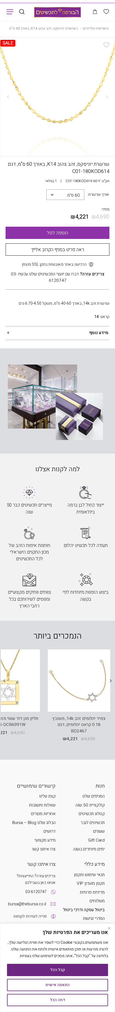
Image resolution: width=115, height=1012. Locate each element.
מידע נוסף (98, 333)
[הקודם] (107, 97)
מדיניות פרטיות (92, 892)
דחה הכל (57, 1000)
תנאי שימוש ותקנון (89, 875)
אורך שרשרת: (98, 194)
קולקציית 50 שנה (90, 805)
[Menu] (10, 11)
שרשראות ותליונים (96, 28)
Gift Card (96, 840)
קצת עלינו (47, 796)
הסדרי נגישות (94, 918)
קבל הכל (57, 970)
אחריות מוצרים (43, 814)
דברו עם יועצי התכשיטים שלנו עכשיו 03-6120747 (57, 277)
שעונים (99, 831)
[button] (106, 44)
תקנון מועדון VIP (91, 883)
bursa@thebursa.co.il (27, 904)
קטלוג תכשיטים (92, 814)
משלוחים (97, 901)
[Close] (109, 928)
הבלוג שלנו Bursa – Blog (34, 823)
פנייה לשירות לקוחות (30, 916)
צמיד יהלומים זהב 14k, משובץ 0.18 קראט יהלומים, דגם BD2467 (79, 725)
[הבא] (8, 97)
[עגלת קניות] (95, 12)
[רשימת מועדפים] (106, 11)
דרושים (50, 831)
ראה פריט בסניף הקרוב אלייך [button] (57, 249)
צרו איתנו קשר (44, 849)
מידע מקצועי (45, 840)
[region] (57, 967)
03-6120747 (36, 892)
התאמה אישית (57, 985)
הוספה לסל (57, 232)
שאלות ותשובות (42, 805)
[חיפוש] (22, 12)
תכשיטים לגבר (93, 823)
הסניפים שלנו (93, 796)
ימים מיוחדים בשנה (89, 849)
